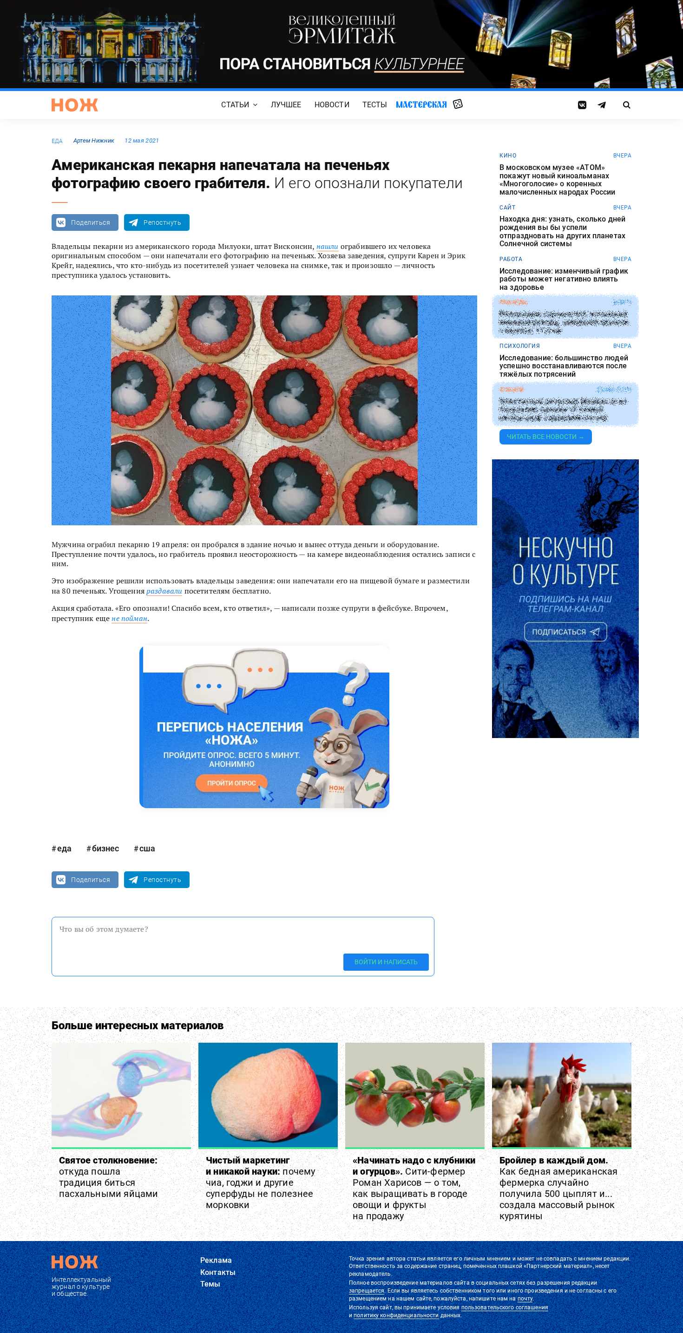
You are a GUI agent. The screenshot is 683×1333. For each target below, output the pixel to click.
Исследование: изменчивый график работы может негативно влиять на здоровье (563, 279)
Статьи (235, 105)
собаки (511, 389)
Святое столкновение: (108, 1177)
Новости (332, 105)
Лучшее (286, 105)
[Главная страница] (75, 105)
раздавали (164, 590)
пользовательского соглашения (504, 1307)
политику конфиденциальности (396, 1315)
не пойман (129, 618)
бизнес (105, 848)
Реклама (216, 1260)
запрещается (366, 1290)
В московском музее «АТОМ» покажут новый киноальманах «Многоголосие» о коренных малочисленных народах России (557, 179)
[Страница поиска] (627, 105)
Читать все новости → (545, 436)
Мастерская (421, 105)
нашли (327, 246)
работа (510, 259)
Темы (210, 1284)
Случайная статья (458, 104)
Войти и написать (386, 962)
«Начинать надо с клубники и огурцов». (414, 1188)
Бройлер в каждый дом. (558, 1188)
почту (525, 1298)
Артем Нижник (93, 140)
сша (147, 848)
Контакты (218, 1272)
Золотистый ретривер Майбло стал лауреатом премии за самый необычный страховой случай (562, 409)
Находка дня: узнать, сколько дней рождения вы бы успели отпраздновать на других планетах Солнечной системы (562, 231)
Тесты (374, 105)
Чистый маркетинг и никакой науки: (260, 1182)
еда (57, 141)
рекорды (513, 302)
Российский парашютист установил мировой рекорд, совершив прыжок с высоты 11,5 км (564, 322)
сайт (507, 207)
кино (507, 155)
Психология (519, 346)
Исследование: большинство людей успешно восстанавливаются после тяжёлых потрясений (563, 366)
